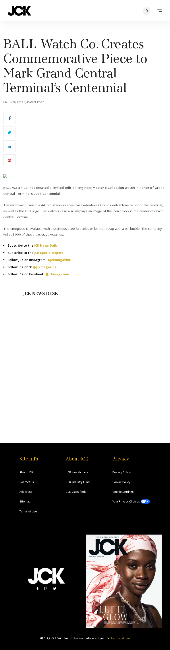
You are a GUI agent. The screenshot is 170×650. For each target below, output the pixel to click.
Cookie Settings (123, 492)
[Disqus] (85, 364)
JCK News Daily (46, 245)
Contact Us (26, 482)
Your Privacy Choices (126, 501)
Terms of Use (28, 511)
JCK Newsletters (77, 472)
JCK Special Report (48, 253)
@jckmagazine (59, 260)
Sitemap (25, 501)
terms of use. (121, 638)
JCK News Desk (40, 293)
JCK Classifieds (76, 492)
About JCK (26, 472)
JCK (19, 11)
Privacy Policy (121, 472)
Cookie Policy (121, 482)
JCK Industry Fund (78, 482)
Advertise (26, 492)
